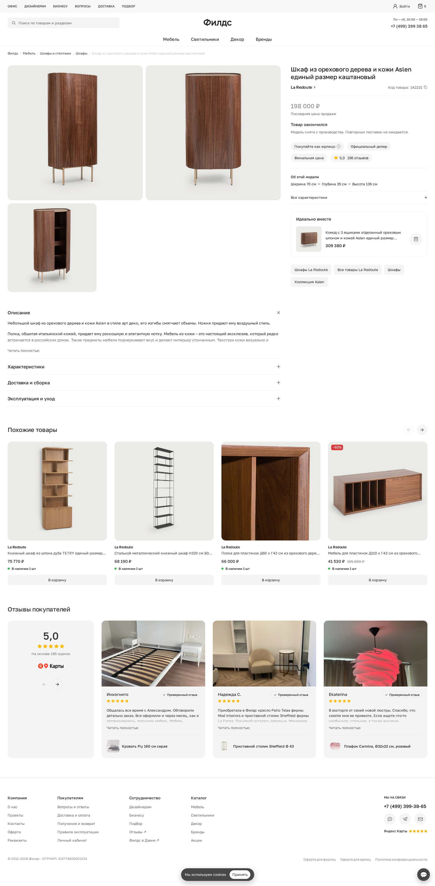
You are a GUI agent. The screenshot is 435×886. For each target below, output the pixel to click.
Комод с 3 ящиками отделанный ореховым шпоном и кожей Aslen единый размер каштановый (363, 235)
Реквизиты (17, 840)
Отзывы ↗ (137, 832)
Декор (237, 39)
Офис (12, 6)
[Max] (390, 819)
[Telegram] (405, 819)
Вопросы (83, 6)
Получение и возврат (76, 823)
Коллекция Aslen (309, 282)
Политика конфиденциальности (401, 859)
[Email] (420, 819)
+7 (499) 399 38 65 (409, 26)
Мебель (171, 39)
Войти (404, 6)
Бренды (264, 39)
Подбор (128, 6)
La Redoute (301, 87)
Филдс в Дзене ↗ (144, 840)
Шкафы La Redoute (311, 269)
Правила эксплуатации (78, 832)
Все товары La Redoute (357, 269)
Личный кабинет (72, 840)
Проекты (15, 815)
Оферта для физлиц (319, 859)
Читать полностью (23, 350)
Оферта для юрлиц (355, 859)
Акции (196, 840)
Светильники (205, 39)
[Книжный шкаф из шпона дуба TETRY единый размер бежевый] (57, 491)
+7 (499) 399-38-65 (405, 806)
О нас (13, 807)
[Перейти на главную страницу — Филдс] (218, 23)
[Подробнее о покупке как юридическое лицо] (339, 146)
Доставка (106, 6)
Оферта (14, 832)
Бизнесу (60, 6)
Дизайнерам (35, 6)
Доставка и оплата (73, 815)
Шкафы (394, 269)
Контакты (16, 823)
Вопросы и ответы (73, 807)
